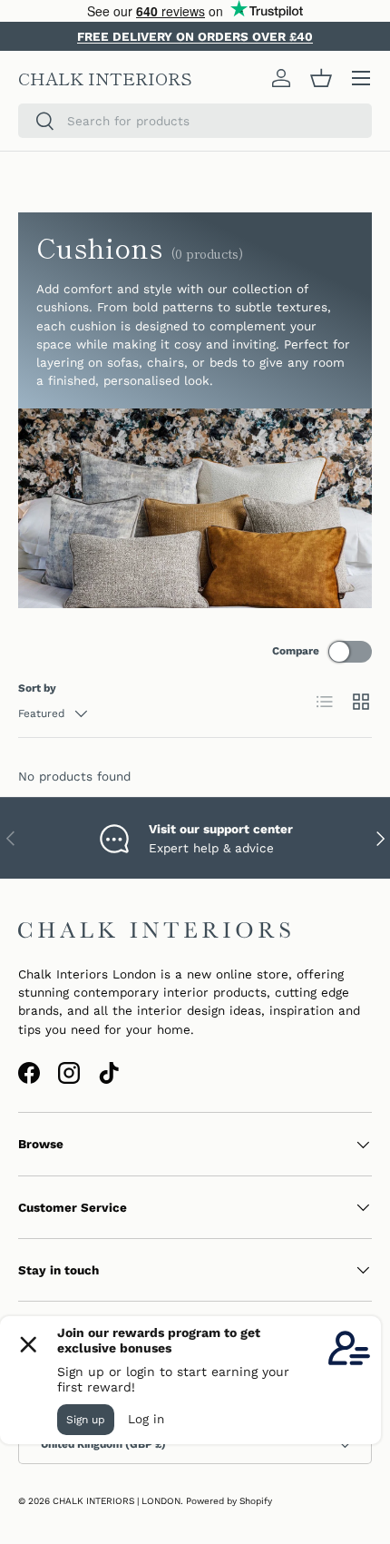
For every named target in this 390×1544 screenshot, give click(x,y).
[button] (321, 78)
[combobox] (195, 120)
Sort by (37, 688)
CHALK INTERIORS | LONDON (116, 1501)
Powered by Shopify (229, 1501)
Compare (295, 650)
